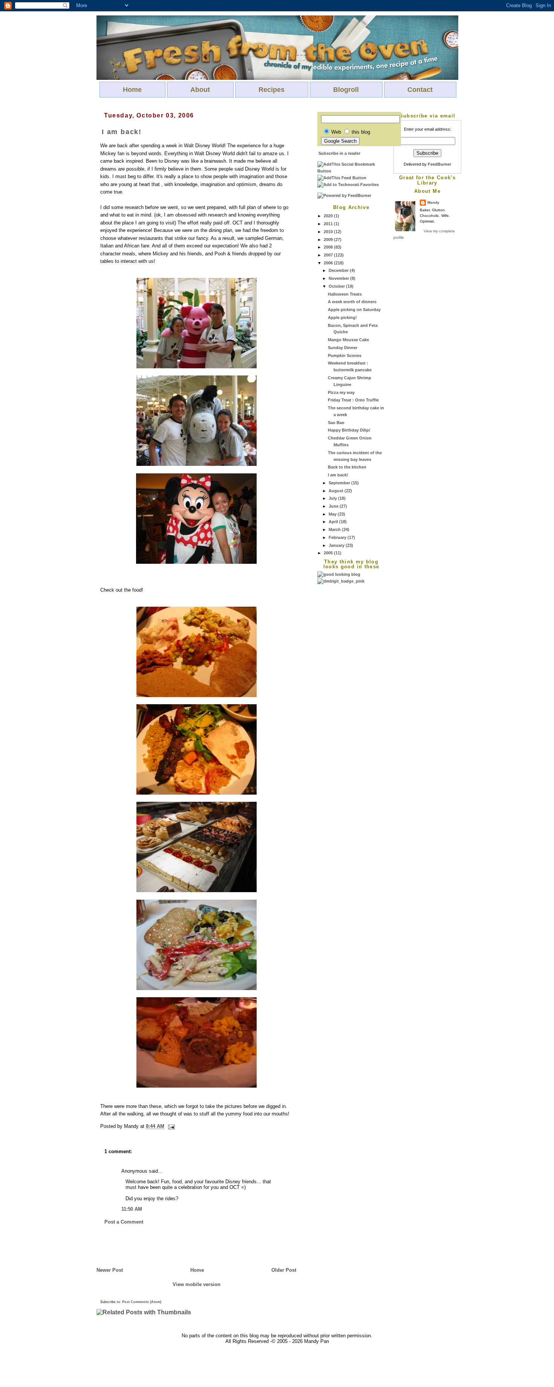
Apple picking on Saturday (354, 309)
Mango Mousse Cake (348, 339)
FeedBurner (439, 164)
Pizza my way (341, 392)
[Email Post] (170, 1126)
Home (132, 89)
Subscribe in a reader (339, 153)
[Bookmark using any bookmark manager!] (351, 171)
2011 (329, 223)
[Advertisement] (347, 698)
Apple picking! (342, 317)
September (340, 483)
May (333, 514)
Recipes (272, 89)
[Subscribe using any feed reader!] (341, 177)
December (339, 270)
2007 (329, 255)
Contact (420, 89)
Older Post (283, 1270)
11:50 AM (131, 1209)
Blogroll (346, 89)
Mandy (433, 202)
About (200, 89)
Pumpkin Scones (344, 355)
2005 (329, 553)
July (333, 498)
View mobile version (196, 1284)
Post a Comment (123, 1222)
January (337, 545)
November (339, 278)
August (336, 490)
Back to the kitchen (347, 467)
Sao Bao (336, 422)
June (334, 506)
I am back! (338, 475)
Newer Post (109, 1270)
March (335, 529)
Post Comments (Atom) (141, 1302)
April (334, 521)
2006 (329, 263)
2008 (329, 247)
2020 (329, 216)
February (338, 537)
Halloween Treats (345, 294)
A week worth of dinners (352, 301)
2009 (329, 239)
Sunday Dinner (342, 347)
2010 (329, 231)
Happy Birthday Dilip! (349, 430)
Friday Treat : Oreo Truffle (353, 400)
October (337, 286)
